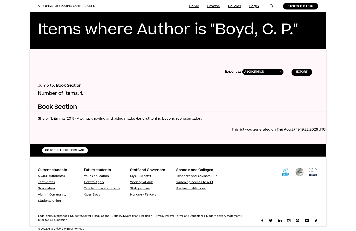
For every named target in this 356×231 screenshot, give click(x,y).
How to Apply (94, 182)
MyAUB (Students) (51, 176)
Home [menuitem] (194, 6)
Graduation (46, 188)
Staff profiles (140, 188)
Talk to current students (102, 188)
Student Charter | (81, 216)
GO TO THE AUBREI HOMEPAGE (65, 150)
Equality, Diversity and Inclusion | (132, 216)
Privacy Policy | (164, 216)
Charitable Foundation (52, 220)
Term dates (46, 182)
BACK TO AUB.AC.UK (301, 6)
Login (254, 6)
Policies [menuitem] (234, 6)
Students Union (49, 201)
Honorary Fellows (143, 194)
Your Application (96, 176)
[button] (302, 72)
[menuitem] (271, 6)
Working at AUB (141, 182)
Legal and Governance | (53, 216)
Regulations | (102, 216)
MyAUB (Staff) (140, 176)
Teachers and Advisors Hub (197, 176)
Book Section (69, 86)
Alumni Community (52, 194)
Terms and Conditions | (190, 216)
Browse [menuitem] (213, 6)
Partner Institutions (191, 188)
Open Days (92, 194)
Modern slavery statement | (224, 216)
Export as (233, 71)
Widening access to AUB (194, 182)
